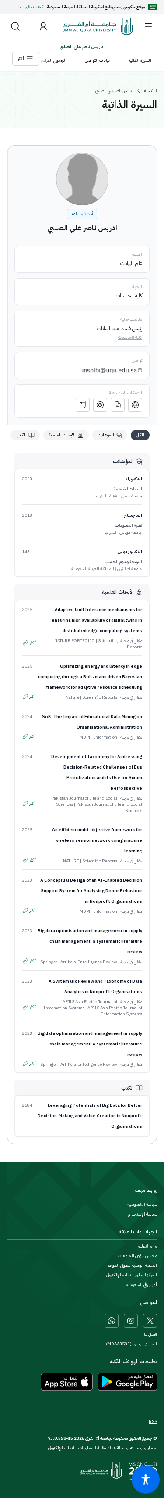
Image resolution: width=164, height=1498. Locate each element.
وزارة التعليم (147, 1246)
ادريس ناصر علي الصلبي (114, 91)
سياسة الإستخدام (142, 1214)
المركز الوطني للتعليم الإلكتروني (131, 1275)
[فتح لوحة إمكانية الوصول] (146, 1480)
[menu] (148, 26)
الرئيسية (150, 91)
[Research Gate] (83, 405)
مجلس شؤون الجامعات (137, 1256)
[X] (150, 1321)
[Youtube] (131, 1321)
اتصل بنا (150, 1334)
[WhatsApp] (112, 1321)
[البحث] (15, 26)
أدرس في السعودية (141, 1285)
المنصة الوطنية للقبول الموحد (132, 1265)
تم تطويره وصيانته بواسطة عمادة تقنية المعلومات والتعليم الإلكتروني (102, 1447)
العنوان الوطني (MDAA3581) (131, 1344)
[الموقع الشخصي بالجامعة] (135, 405)
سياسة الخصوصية (142, 1204)
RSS (153, 1422)
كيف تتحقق (34, 7)
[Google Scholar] (100, 405)
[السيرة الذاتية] (118, 405)
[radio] (140, 435)
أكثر (33, 643)
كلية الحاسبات (130, 337)
